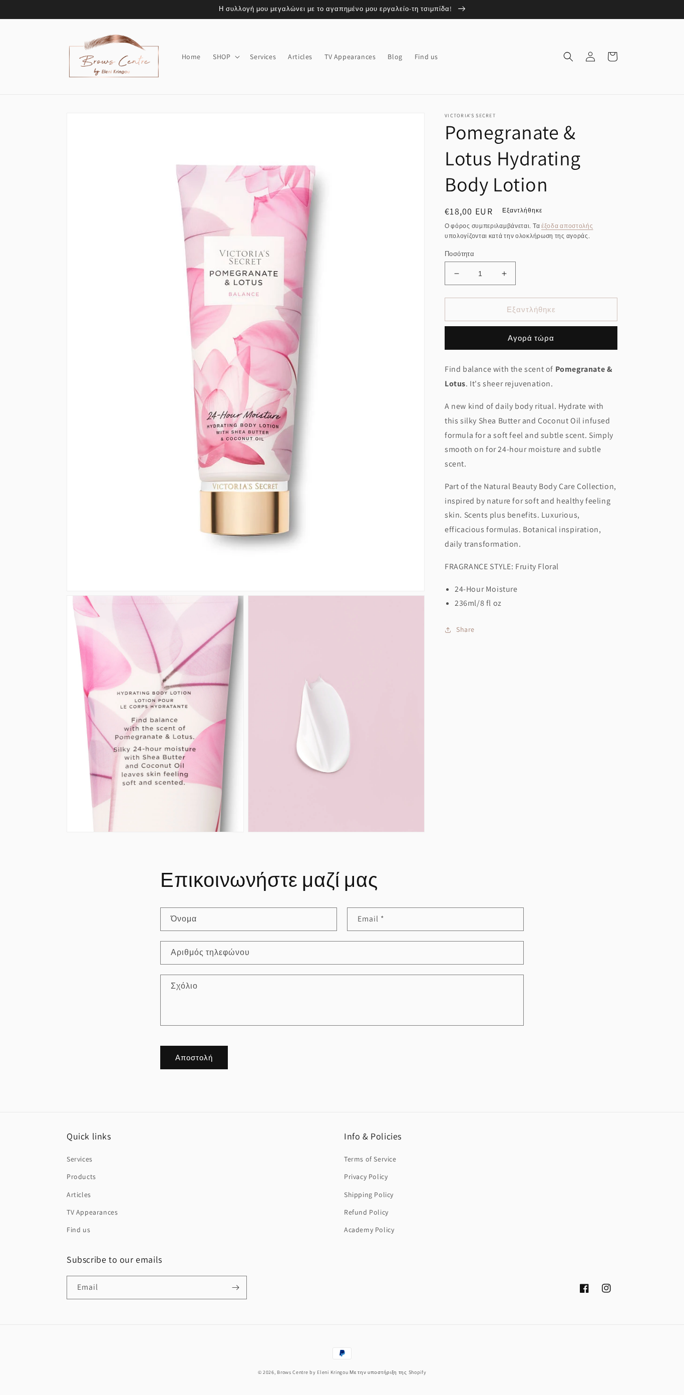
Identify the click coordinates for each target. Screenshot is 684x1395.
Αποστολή (194, 1057)
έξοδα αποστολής (567, 225)
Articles (79, 1194)
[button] (225, 56)
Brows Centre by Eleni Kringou (312, 1372)
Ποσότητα (459, 254)
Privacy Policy (366, 1176)
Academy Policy (369, 1229)
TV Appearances (92, 1212)
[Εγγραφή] (235, 1287)
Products (81, 1176)
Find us (78, 1229)
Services (80, 1159)
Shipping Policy (369, 1194)
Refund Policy (366, 1212)
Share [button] (465, 629)
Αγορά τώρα (531, 338)
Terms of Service (370, 1159)
